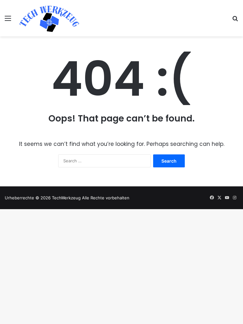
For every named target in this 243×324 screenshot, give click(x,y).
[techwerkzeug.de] (49, 18)
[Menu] (8, 20)
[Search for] (235, 20)
